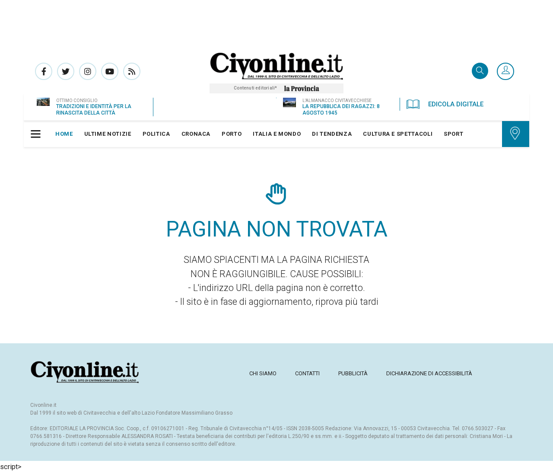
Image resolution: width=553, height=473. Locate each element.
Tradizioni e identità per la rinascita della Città (93, 109)
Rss (131, 71)
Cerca (480, 71)
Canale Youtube (109, 71)
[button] (505, 72)
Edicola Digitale (455, 104)
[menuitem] (64, 134)
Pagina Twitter (65, 71)
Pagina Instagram (87, 71)
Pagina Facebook (43, 71)
